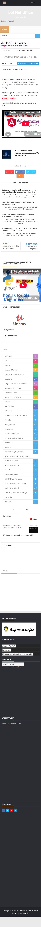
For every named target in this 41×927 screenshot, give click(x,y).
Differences (9, 429)
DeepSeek (8, 420)
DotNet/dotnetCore (12, 434)
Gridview (8, 447)
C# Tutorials (9, 406)
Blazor (7, 402)
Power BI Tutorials (11, 474)
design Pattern (10, 424)
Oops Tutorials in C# (12, 465)
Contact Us (7, 516)
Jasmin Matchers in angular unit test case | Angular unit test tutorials (18, 215)
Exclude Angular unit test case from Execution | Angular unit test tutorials (19, 229)
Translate (18, 667)
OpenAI (7, 470)
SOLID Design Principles (13, 479)
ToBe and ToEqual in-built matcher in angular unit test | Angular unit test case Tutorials (19, 191)
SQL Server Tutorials (12, 488)
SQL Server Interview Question (15, 483)
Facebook (20, 172)
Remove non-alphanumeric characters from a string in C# (13, 526)
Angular (8, 365)
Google (10, 172)
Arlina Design (24, 913)
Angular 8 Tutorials (11, 370)
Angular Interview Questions (14, 374)
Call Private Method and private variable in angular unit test (18, 203)
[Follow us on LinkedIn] (15, 810)
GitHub (7, 443)
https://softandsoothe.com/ (14, 45)
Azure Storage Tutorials (13, 397)
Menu (5, 29)
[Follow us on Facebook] (3, 810)
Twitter (32, 172)
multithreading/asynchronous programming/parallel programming (17, 454)
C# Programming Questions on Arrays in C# (18, 535)
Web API (8, 502)
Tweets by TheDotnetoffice (11, 723)
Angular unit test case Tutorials (28, 63)
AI (6, 361)
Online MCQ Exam (11, 461)
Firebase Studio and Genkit (14, 438)
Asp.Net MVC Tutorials (13, 388)
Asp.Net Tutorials (11, 393)
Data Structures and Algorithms (16, 415)
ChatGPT (8, 411)
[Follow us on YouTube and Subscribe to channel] (11, 810)
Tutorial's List (10, 497)
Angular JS (8, 379)
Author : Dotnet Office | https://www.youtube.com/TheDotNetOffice (26, 153)
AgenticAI (8, 356)
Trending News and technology (16, 493)
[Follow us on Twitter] (7, 810)
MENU (33, 3)
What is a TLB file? (8, 646)
